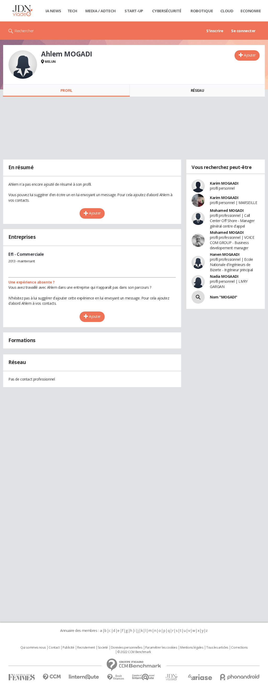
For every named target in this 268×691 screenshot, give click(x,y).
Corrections (239, 647)
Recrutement (86, 647)
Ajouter (250, 55)
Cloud (226, 10)
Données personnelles (126, 647)
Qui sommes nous (33, 647)
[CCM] (52, 677)
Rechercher (24, 30)
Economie (251, 10)
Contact (54, 647)
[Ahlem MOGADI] (22, 64)
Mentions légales (191, 647)
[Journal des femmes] (21, 677)
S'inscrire (214, 30)
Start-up (134, 10)
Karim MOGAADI (224, 183)
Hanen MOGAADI (224, 254)
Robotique (202, 10)
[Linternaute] (84, 677)
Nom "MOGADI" (223, 296)
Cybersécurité (166, 10)
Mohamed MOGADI (226, 210)
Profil (66, 90)
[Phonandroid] (240, 677)
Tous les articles (217, 647)
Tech (72, 10)
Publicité (68, 647)
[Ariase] (200, 677)
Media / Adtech (100, 10)
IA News (53, 10)
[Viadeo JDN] (171, 677)
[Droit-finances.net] (115, 677)
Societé (103, 647)
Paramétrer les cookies (161, 647)
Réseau (197, 90)
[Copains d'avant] (143, 677)
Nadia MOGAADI (224, 276)
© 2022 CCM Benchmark (134, 652)
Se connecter (243, 30)
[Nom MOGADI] (198, 297)
